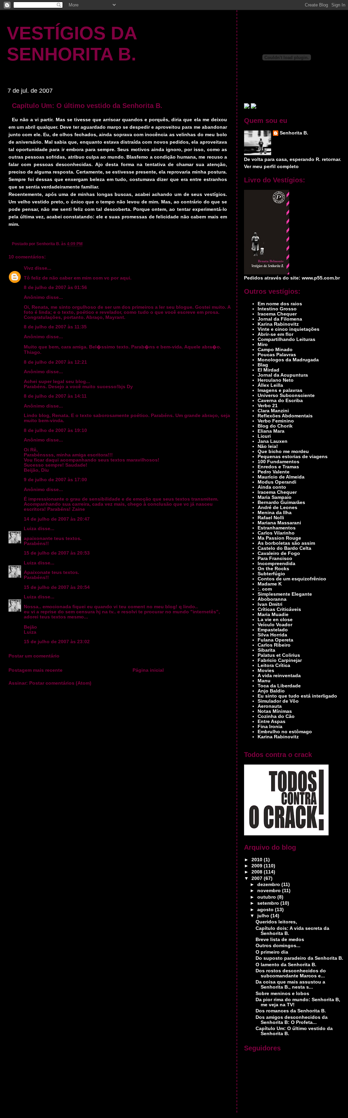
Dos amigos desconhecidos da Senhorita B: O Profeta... (292, 1020)
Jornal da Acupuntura (283, 375)
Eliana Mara (271, 431)
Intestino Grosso (277, 308)
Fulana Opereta (275, 640)
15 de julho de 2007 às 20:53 (57, 553)
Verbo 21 (268, 405)
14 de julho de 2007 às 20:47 (57, 519)
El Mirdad (268, 370)
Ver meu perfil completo (271, 166)
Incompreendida (276, 563)
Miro (263, 344)
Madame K (270, 584)
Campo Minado (275, 349)
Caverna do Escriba (280, 400)
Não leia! (268, 446)
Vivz (28, 268)
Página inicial (148, 670)
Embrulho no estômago (285, 731)
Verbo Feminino (276, 420)
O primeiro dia (272, 952)
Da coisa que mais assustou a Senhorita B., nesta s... (290, 984)
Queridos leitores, (276, 921)
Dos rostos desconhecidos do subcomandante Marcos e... (291, 973)
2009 (257, 865)
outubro (267, 897)
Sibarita (266, 650)
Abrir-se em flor (275, 334)
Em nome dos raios (280, 303)
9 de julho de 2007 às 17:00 (55, 479)
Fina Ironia (270, 726)
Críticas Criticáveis (279, 609)
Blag (263, 364)
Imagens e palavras (280, 390)
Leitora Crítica (274, 665)
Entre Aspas (271, 721)
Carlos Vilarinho (276, 533)
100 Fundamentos (278, 461)
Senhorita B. (294, 133)
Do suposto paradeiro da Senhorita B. (299, 958)
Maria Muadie (273, 614)
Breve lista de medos (280, 939)
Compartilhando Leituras (286, 339)
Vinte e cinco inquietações (288, 329)
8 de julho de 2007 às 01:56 (55, 287)
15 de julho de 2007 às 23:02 (57, 641)
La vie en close (275, 619)
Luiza (30, 528)
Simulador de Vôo (278, 701)
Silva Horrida (272, 634)
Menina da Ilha (275, 512)
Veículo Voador (275, 624)
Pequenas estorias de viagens (293, 456)
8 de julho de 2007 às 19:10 (55, 430)
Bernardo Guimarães (281, 502)
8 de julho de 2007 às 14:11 (55, 396)
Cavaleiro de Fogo (279, 553)
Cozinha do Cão (276, 716)
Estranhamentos (277, 527)
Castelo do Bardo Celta (284, 548)
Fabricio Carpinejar (280, 660)
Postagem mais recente (35, 670)
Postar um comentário (33, 656)
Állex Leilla (270, 385)
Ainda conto (272, 487)
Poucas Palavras (277, 354)
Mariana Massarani (279, 522)
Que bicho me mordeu (283, 451)
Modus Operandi (277, 482)
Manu (264, 680)
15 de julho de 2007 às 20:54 (57, 587)
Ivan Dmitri (270, 604)
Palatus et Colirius (279, 655)
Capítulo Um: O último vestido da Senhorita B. (87, 105)
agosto (266, 909)
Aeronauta (270, 706)
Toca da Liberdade (279, 685)
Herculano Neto (276, 380)
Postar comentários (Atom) (60, 683)
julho (264, 915)
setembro (268, 903)
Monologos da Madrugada (288, 359)
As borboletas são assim (286, 543)
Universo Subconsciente (286, 395)
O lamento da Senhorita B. (286, 964)
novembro (269, 890)
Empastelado (273, 629)
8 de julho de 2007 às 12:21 (55, 362)
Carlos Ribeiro (274, 645)
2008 (257, 871)
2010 (257, 859)
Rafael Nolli (271, 517)
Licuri (264, 436)
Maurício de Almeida (281, 477)
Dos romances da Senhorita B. (291, 1010)
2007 (257, 878)
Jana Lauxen (273, 441)
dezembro (269, 884)
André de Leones (277, 507)
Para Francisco (275, 558)
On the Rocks (273, 568)
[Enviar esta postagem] (84, 243)
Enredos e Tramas (278, 466)
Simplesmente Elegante (285, 594)
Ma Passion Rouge (279, 538)
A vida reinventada (279, 675)
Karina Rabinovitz (278, 324)
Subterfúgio (271, 573)
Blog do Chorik (275, 426)
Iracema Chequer (277, 314)
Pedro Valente (274, 471)
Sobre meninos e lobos (282, 993)
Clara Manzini (273, 410)
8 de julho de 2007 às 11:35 (55, 326)
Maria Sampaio (275, 497)
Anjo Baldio (271, 690)
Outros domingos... (278, 945)
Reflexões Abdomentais (285, 415)
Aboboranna (272, 599)
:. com (265, 589)
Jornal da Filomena (280, 319)
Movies (266, 670)
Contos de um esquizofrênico (292, 578)
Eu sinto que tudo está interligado (297, 696)
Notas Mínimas (275, 711)
